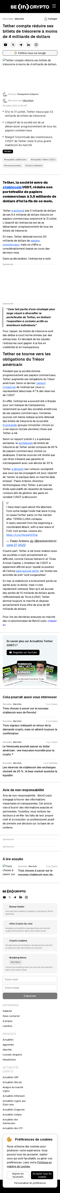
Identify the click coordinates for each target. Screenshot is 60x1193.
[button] (30, 910)
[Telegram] (21, 45)
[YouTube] (5, 45)
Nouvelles (8, 18)
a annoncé (18, 210)
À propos (7, 1021)
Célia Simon (28, 100)
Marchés (19, 18)
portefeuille (25, 443)
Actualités (8, 1039)
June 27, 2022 (16, 545)
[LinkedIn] (28, 45)
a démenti (18, 469)
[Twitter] (13, 45)
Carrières (7, 1026)
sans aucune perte (27, 571)
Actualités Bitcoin (12, 1082)
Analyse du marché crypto (13, 1089)
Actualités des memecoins (10, 1121)
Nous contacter (11, 1016)
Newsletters (9, 1059)
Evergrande (10, 425)
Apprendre (8, 1044)
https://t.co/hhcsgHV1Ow (22, 535)
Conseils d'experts (12, 1054)
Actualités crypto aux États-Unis (14, 1102)
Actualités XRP (10, 1077)
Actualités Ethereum (14, 1095)
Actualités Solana (12, 1114)
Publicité (7, 1011)
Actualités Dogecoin (14, 1109)
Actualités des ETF (13, 1128)
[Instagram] (36, 45)
